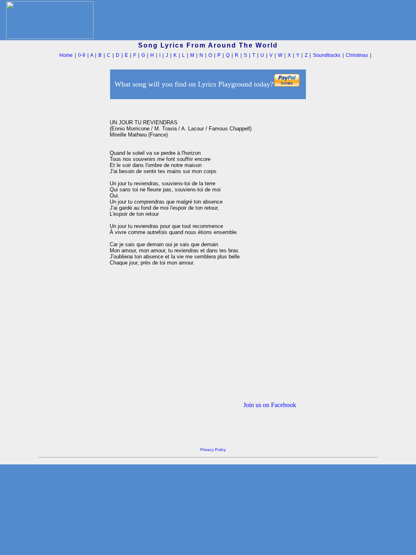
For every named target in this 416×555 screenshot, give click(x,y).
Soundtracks (326, 55)
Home (66, 55)
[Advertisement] (71, 223)
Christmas (357, 55)
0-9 (81, 55)
